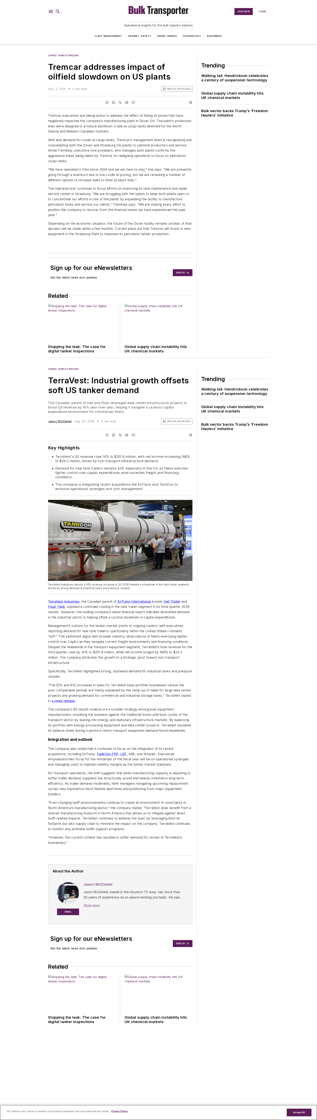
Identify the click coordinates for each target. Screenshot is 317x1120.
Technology (192, 36)
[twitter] (120, 102)
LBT (123, 754)
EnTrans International (134, 601)
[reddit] (127, 102)
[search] (58, 11)
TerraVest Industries (63, 601)
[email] (133, 102)
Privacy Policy (119, 1111)
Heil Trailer (172, 601)
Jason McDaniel (60, 421)
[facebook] (107, 102)
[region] (158, 1112)
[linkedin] (113, 102)
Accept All (299, 1112)
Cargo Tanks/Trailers (63, 55)
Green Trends (167, 36)
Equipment (214, 36)
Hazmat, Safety (139, 36)
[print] (190, 102)
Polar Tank (56, 607)
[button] (51, 11)
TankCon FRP (107, 754)
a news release (63, 701)
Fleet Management (108, 36)
